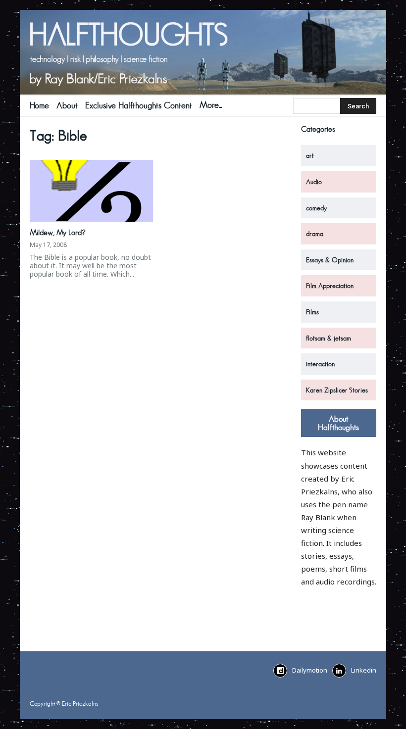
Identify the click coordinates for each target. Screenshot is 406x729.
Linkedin (363, 670)
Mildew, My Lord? (58, 233)
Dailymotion (309, 670)
